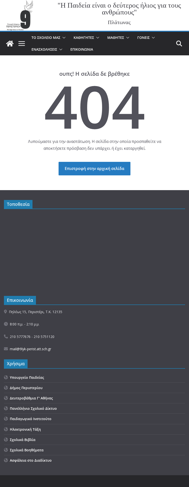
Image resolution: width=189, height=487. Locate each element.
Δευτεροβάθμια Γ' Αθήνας (30, 398)
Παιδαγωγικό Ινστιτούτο (29, 418)
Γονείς (143, 37)
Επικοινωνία (81, 49)
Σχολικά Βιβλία (21, 439)
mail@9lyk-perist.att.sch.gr (30, 349)
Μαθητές (115, 37)
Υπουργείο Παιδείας (26, 377)
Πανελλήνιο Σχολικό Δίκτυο (32, 408)
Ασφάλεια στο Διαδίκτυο (30, 460)
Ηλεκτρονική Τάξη (24, 429)
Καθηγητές (84, 37)
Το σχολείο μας (46, 37)
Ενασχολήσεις (44, 49)
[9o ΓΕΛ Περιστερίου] (10, 43)
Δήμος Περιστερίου (25, 387)
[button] (63, 37)
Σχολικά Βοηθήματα (26, 450)
